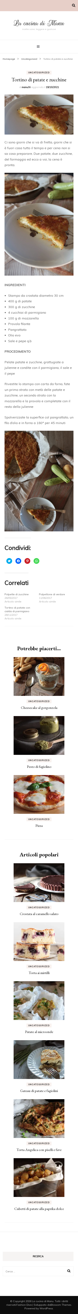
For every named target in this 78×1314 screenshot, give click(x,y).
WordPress (46, 1308)
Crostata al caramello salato (39, 913)
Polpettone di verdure (52, 594)
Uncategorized (39, 72)
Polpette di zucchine (17, 594)
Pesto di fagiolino (39, 766)
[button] (39, 115)
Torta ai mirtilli (39, 972)
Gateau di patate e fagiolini (39, 1090)
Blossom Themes (61, 1304)
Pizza (39, 825)
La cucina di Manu (39, 23)
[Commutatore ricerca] (73, 5)
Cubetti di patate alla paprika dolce (39, 1208)
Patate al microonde (39, 1031)
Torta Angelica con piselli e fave (39, 1149)
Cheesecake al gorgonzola (39, 707)
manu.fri (26, 87)
